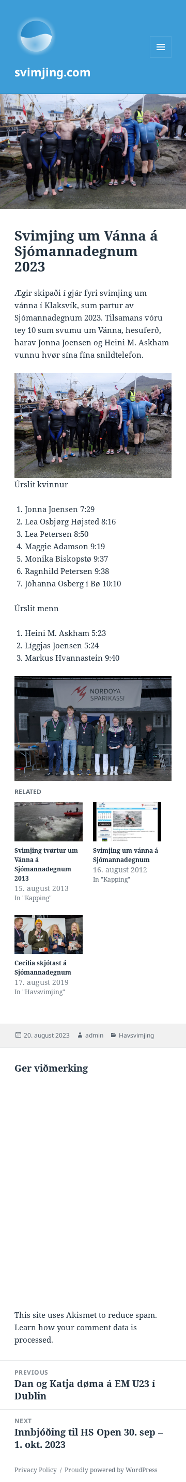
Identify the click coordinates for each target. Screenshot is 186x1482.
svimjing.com (52, 71)
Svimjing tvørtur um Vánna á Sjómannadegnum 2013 (46, 864)
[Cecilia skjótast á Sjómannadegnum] (48, 934)
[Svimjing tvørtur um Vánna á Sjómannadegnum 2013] (48, 821)
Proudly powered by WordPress (111, 1469)
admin (94, 1035)
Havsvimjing (136, 1035)
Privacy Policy (35, 1469)
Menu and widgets (161, 57)
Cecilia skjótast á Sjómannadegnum (42, 968)
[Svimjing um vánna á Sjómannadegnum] (127, 821)
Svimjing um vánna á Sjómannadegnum (125, 855)
